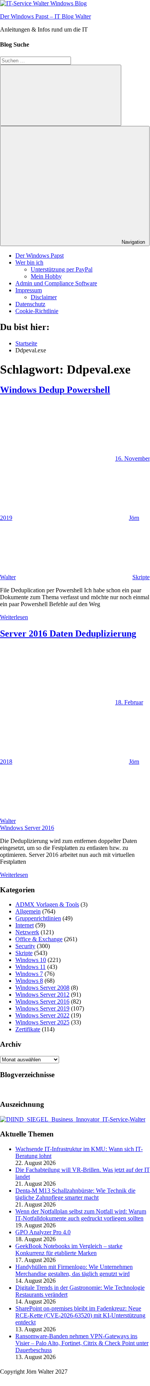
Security (25, 946)
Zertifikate (27, 1029)
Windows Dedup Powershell (55, 390)
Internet (24, 925)
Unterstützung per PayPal (61, 269)
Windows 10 (30, 960)
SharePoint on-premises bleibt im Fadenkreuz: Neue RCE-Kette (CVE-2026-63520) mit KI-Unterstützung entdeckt (80, 1315)
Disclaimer (44, 297)
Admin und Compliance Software (56, 283)
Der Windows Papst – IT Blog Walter (45, 16)
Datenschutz (30, 304)
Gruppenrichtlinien (38, 918)
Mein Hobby (46, 276)
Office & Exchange (39, 939)
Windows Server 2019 (42, 1008)
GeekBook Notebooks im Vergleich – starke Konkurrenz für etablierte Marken (68, 1249)
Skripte (141, 577)
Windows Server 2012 (42, 994)
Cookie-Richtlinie (36, 311)
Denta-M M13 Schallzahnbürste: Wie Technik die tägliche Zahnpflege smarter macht (75, 1194)
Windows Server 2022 (42, 1015)
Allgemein (28, 911)
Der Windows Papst (39, 255)
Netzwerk (27, 932)
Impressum (28, 290)
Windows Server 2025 (42, 1022)
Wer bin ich (29, 262)
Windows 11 (30, 967)
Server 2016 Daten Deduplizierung (68, 633)
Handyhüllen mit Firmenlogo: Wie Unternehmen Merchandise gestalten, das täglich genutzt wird (74, 1270)
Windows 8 (29, 980)
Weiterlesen (14, 617)
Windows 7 (29, 973)
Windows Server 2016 (27, 828)
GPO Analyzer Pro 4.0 (43, 1232)
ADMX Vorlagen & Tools (47, 904)
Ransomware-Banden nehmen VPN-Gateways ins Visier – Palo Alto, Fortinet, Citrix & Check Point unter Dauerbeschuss (81, 1343)
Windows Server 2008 (42, 987)
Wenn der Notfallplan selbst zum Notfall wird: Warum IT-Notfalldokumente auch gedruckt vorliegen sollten (80, 1215)
